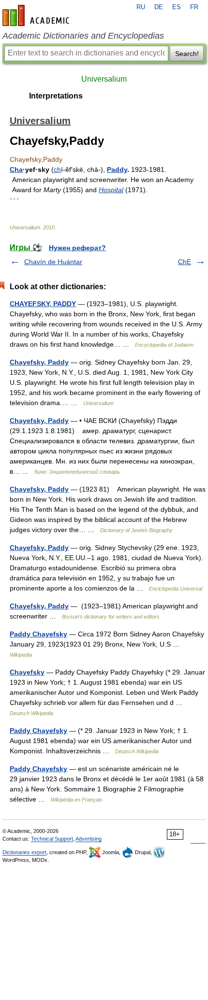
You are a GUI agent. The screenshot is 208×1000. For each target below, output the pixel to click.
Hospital (111, 190)
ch (57, 169)
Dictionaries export (24, 852)
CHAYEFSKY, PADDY (43, 304)
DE (158, 7)
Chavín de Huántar (53, 262)
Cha (16, 169)
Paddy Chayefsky (38, 634)
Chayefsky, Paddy (39, 362)
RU (140, 7)
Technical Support (52, 839)
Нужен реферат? (77, 248)
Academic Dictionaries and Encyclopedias (83, 36)
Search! (187, 53)
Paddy (117, 169)
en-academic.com (37, 15)
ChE (184, 262)
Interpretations (56, 96)
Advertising (88, 839)
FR (194, 7)
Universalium (104, 79)
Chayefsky (27, 672)
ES (176, 7)
